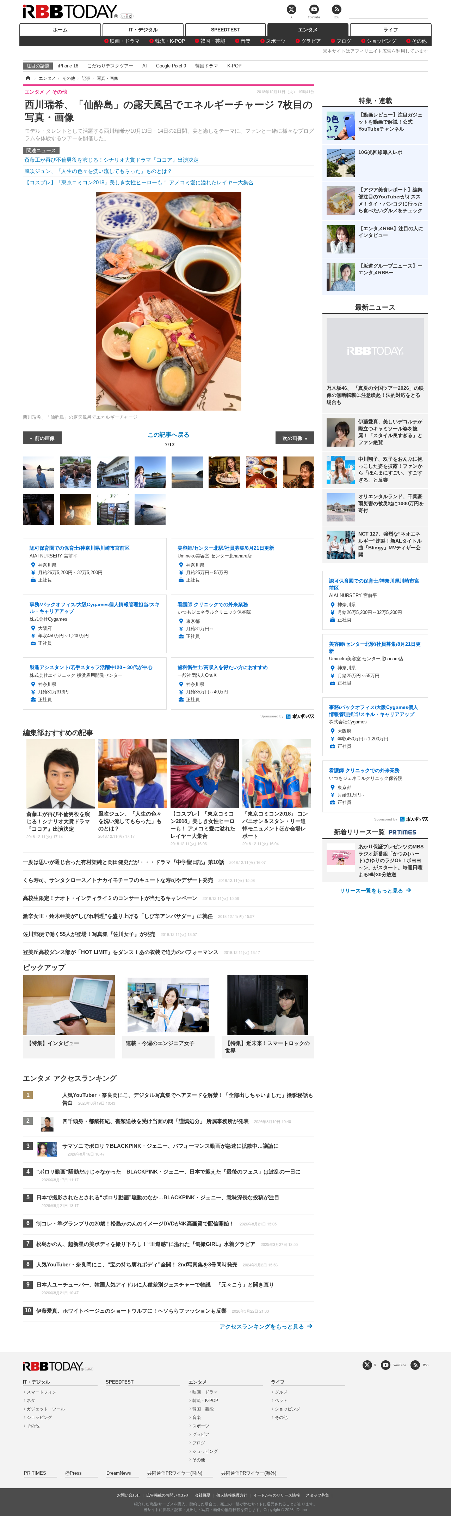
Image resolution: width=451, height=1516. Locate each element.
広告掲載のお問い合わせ (167, 1495)
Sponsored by (271, 716)
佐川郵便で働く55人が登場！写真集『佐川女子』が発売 (110, 934)
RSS (425, 1365)
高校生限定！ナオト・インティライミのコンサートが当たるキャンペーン (131, 898)
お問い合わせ (128, 1495)
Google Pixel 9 (171, 65)
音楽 (246, 41)
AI (144, 65)
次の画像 (292, 437)
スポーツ (276, 41)
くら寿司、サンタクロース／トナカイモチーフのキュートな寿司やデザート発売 (139, 880)
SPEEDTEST (225, 29)
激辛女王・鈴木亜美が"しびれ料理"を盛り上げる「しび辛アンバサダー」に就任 (138, 916)
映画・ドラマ (125, 41)
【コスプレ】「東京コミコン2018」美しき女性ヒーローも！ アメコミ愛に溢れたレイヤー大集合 (139, 182)
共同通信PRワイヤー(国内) (174, 1473)
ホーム (60, 29)
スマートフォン (41, 1392)
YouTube (399, 1365)
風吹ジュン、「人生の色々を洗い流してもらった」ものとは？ (98, 171)
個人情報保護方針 (231, 1495)
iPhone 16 (68, 65)
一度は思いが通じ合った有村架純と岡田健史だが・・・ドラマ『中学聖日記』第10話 (144, 862)
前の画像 (45, 437)
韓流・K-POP (170, 41)
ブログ (343, 41)
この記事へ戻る (169, 439)
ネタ (31, 1400)
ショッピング (381, 41)
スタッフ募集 (317, 1495)
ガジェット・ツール (46, 1409)
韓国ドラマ (206, 65)
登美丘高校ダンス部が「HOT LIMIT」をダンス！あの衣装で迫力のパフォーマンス (141, 952)
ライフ (390, 29)
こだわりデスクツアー (110, 65)
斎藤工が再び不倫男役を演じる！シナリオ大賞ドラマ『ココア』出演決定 (111, 160)
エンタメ (308, 29)
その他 (419, 41)
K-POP (234, 65)
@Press (73, 1473)
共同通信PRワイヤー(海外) (248, 1473)
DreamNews (118, 1473)
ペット (281, 1400)
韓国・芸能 (212, 41)
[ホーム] (27, 78)
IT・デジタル (143, 29)
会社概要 (202, 1495)
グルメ (281, 1392)
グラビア (311, 41)
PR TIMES (35, 1473)
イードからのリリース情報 (276, 1495)
